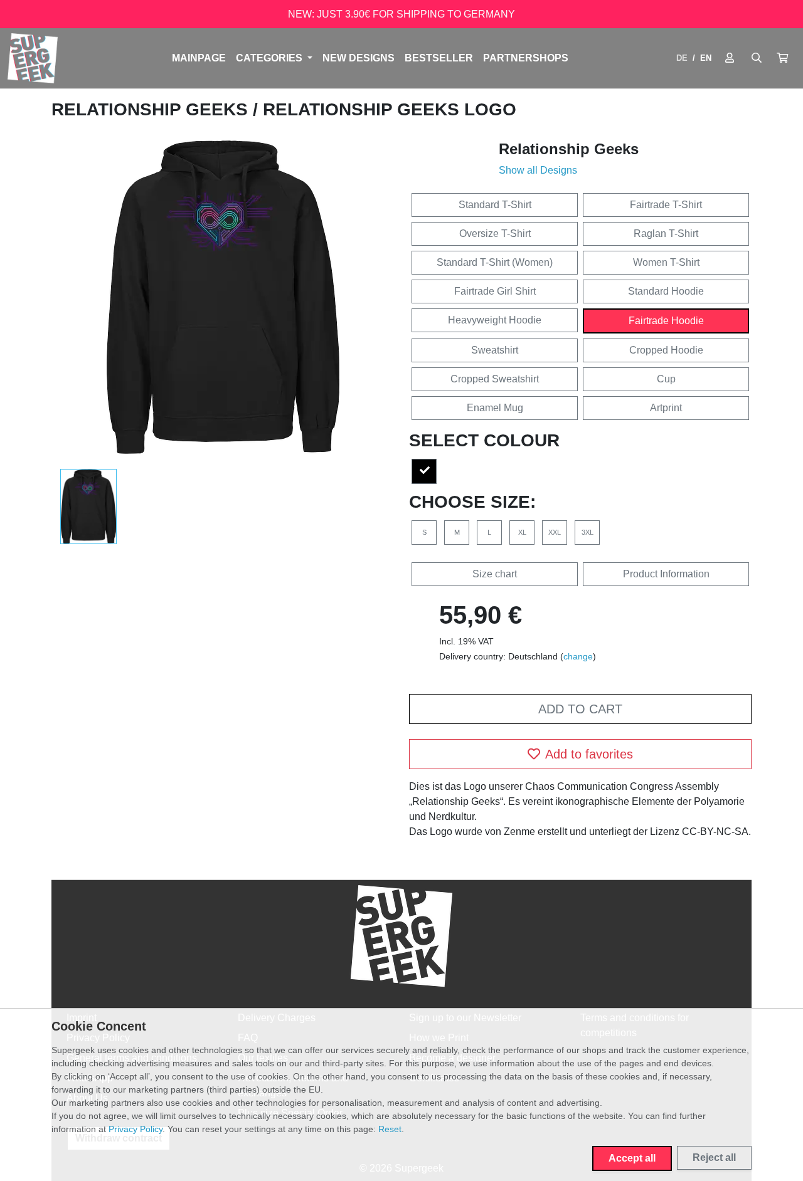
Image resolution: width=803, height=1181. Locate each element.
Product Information (666, 574)
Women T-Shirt (666, 262)
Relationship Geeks (152, 109)
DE (682, 58)
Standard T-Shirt (495, 204)
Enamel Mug (495, 407)
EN (705, 58)
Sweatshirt (494, 350)
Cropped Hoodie (666, 350)
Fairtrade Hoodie (666, 320)
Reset (390, 1129)
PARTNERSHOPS (525, 58)
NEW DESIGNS (358, 58)
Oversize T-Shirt (495, 233)
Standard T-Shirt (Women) (495, 262)
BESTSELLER (439, 58)
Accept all (632, 1158)
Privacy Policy (135, 1129)
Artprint (666, 407)
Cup (666, 379)
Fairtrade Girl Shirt (495, 291)
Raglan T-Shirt (666, 233)
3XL (587, 532)
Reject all (714, 1157)
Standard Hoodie (666, 291)
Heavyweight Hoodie (494, 320)
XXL (554, 532)
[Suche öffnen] (756, 58)
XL (522, 532)
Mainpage (199, 58)
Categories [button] (270, 58)
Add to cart (580, 709)
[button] (782, 58)
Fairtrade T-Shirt (666, 204)
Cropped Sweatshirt (494, 379)
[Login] (730, 58)
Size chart (494, 574)
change (578, 656)
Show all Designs (538, 170)
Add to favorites (589, 754)
